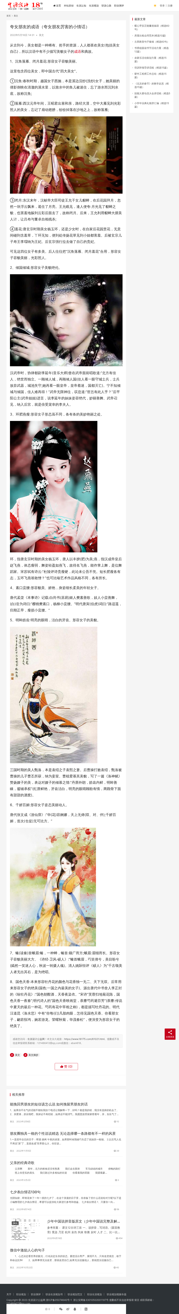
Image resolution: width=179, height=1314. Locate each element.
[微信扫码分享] (61, 1309)
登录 (162, 5)
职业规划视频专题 (116, 1294)
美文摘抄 (33, 1054)
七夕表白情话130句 (25, 1192)
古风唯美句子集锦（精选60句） (151, 41)
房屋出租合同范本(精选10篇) (150, 35)
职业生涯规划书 (54, 1294)
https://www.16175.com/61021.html (84, 1038)
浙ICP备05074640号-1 (59, 1299)
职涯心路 (106, 5)
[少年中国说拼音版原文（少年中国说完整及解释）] (27, 1229)
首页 (58, 5)
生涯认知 (81, 5)
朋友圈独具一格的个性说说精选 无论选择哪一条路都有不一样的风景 (63, 1133)
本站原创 (69, 5)
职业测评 (119, 5)
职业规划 (21, 1294)
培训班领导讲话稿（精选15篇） (151, 67)
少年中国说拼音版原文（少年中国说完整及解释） (82, 1221)
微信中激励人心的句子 (27, 1250)
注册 (170, 5)
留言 (136, 1299)
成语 (77, 51)
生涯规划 (94, 5)
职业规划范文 (75, 1294)
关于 (8, 1294)
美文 (41, 34)
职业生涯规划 (94, 1294)
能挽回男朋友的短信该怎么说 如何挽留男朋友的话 (49, 1104)
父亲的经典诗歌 (22, 1163)
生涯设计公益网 (36, 1038)
